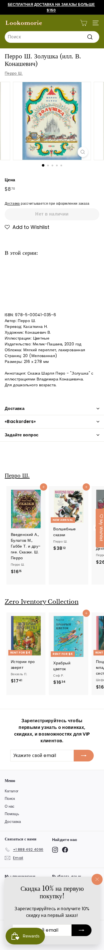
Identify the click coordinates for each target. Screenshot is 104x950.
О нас (10, 806)
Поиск (10, 798)
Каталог (12, 791)
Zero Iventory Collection (41, 601)
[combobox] (52, 37)
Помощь (12, 814)
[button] (27, 227)
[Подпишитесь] (82, 930)
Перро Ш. (14, 73)
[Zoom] (83, 152)
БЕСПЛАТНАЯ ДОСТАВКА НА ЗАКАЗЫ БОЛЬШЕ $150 (51, 7)
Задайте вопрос (21, 435)
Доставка (12, 203)
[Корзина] (83, 23)
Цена (10, 180)
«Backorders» (20, 421)
